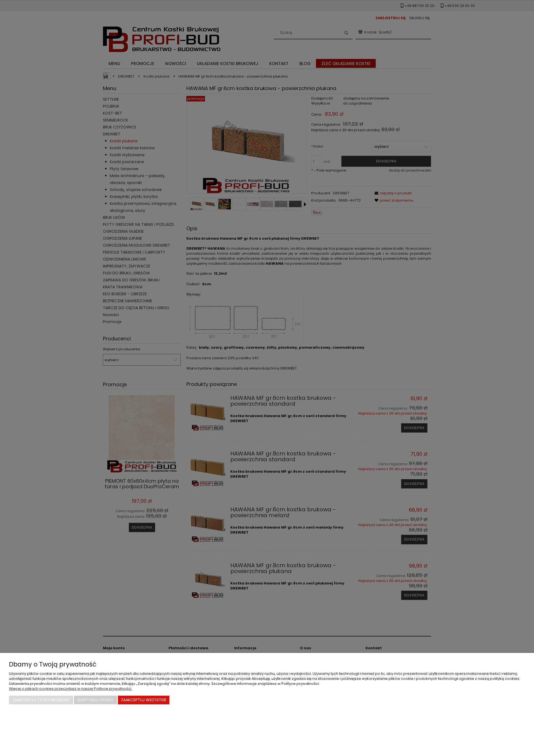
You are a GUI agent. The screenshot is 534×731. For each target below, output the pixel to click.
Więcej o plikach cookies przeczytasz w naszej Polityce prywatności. (70, 688)
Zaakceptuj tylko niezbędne (41, 700)
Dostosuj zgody (95, 700)
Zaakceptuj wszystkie (143, 700)
